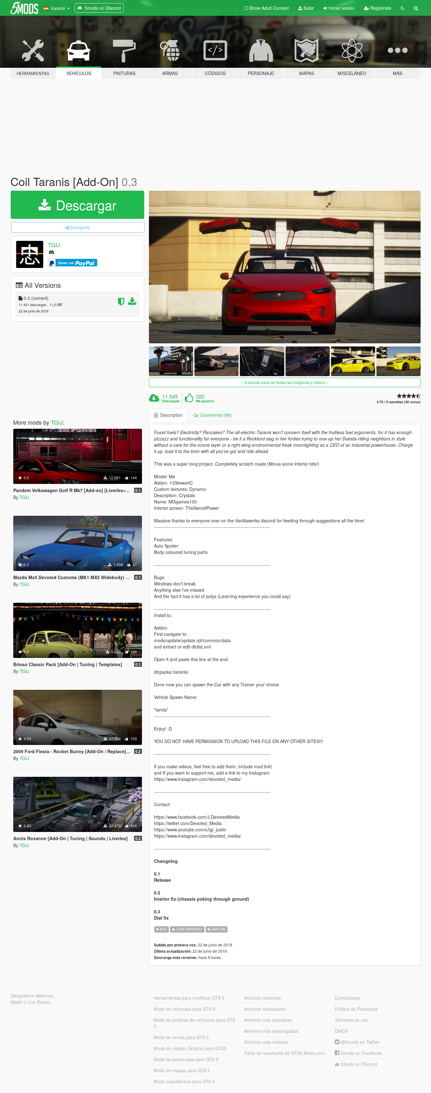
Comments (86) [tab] (215, 415)
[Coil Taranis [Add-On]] (285, 267)
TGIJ (54, 245)
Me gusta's (205, 401)
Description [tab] (170, 415)
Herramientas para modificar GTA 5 (189, 998)
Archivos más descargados (271, 1031)
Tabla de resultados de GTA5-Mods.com (284, 1053)
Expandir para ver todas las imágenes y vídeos (285, 382)
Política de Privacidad (356, 1009)
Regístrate (380, 8)
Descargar (84, 204)
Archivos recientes (262, 998)
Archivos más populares (268, 1020)
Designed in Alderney (32, 995)
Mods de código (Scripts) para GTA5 (190, 1048)
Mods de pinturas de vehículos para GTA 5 (194, 1023)
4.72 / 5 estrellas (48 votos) (399, 402)
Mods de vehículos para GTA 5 (184, 1009)
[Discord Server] (51, 251)
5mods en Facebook (360, 1053)
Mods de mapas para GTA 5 (182, 1070)
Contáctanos (347, 998)
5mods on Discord (358, 1064)
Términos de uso (351, 1020)
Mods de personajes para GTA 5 (186, 1059)
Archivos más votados (266, 1042)
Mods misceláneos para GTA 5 (184, 1081)
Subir (308, 8)
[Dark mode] (402, 8)
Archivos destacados (265, 1009)
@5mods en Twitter (359, 1042)
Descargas (171, 401)
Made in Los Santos (30, 1002)
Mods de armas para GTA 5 (181, 1037)
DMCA (341, 1031)
